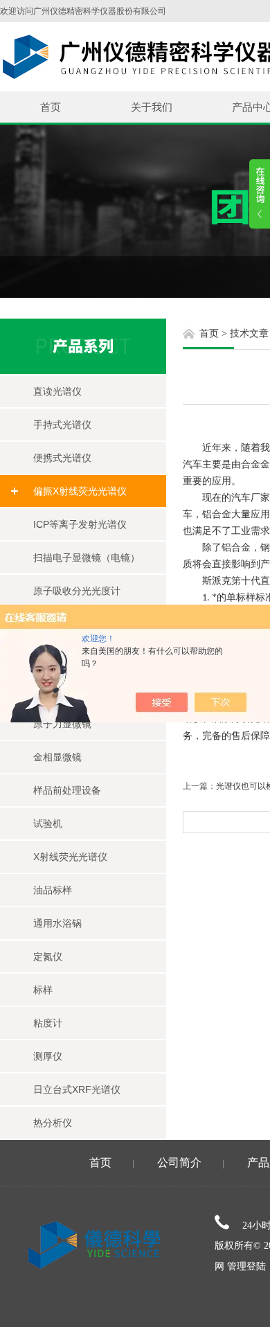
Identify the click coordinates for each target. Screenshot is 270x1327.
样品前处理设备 (67, 790)
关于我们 (151, 107)
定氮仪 (47, 956)
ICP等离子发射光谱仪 (80, 524)
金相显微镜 (57, 757)
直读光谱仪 (57, 391)
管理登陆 (246, 1266)
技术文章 (249, 333)
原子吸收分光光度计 (76, 590)
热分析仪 (52, 1122)
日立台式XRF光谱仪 (76, 1089)
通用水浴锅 (57, 923)
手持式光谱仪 (62, 424)
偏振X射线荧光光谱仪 (80, 491)
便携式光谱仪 (62, 457)
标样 (43, 989)
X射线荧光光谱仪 (70, 856)
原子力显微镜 (62, 723)
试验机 (47, 823)
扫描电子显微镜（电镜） (86, 557)
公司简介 (179, 1162)
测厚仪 (47, 1056)
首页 (50, 107)
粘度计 (47, 1022)
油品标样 (52, 890)
